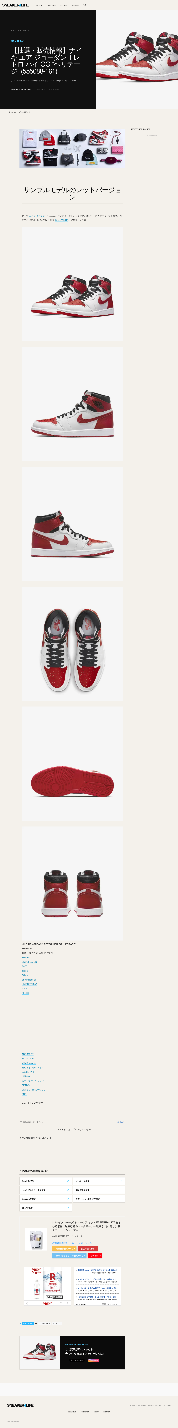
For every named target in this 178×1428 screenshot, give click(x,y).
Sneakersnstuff (29, 979)
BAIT (24, 966)
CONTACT (106, 1412)
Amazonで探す (29, 1198)
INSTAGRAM (72, 1412)
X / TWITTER (85, 1412)
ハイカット (56, 1323)
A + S (24, 988)
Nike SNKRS (61, 220)
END (24, 1094)
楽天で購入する (88, 1248)
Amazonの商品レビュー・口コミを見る (72, 1242)
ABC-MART (28, 1054)
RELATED (76, 5)
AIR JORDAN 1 (44, 1323)
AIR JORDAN (28, 1323)
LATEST (39, 5)
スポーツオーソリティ (33, 1080)
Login (122, 1122)
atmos (25, 970)
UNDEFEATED (29, 961)
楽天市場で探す (82, 1190)
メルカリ (95, 1255)
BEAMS (26, 1085)
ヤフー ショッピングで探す (88, 1198)
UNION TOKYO (29, 984)
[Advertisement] (72, 1023)
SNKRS (26, 957)
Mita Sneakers (29, 1063)
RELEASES (51, 5)
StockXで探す (28, 1181)
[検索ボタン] (85, 5)
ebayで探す (27, 1207)
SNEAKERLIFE (15, 5)
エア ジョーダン (37, 215)
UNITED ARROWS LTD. (34, 1089)
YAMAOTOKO (28, 1058)
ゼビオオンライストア (33, 1067)
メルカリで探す (82, 1181)
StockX (25, 993)
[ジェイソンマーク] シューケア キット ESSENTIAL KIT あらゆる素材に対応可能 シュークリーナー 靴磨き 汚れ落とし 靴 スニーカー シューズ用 (86, 1226)
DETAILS (64, 5)
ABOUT (96, 1412)
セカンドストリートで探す (33, 1190)
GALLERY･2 (28, 1071)
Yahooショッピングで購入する (69, 1255)
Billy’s (25, 975)
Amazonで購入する (64, 1248)
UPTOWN (27, 1076)
